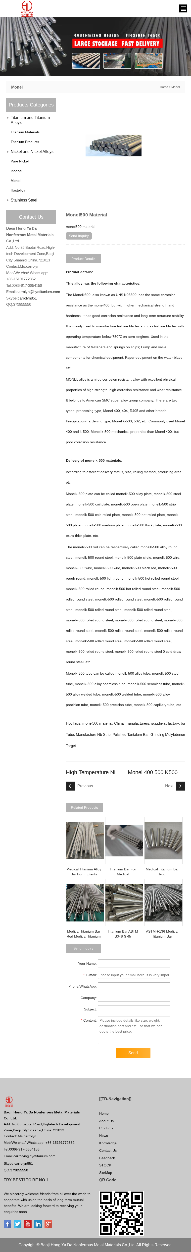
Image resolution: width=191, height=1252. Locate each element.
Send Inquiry (79, 236)
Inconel (16, 171)
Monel (175, 87)
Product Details (83, 259)
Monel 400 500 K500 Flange (156, 772)
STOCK (105, 1165)
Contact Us (108, 1150)
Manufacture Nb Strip (93, 734)
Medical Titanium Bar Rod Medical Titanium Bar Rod (84, 936)
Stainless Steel (24, 200)
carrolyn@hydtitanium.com (38, 292)
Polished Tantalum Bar (130, 734)
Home (164, 87)
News (103, 1136)
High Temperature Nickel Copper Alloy (94, 772)
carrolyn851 (27, 298)
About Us (106, 1121)
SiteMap (105, 1173)
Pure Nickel (20, 161)
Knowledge (108, 1143)
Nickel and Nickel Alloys (32, 152)
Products (106, 1128)
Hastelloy (18, 190)
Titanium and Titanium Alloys (30, 120)
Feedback (107, 1158)
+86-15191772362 (21, 279)
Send (133, 1053)
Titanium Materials (25, 132)
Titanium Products (25, 142)
